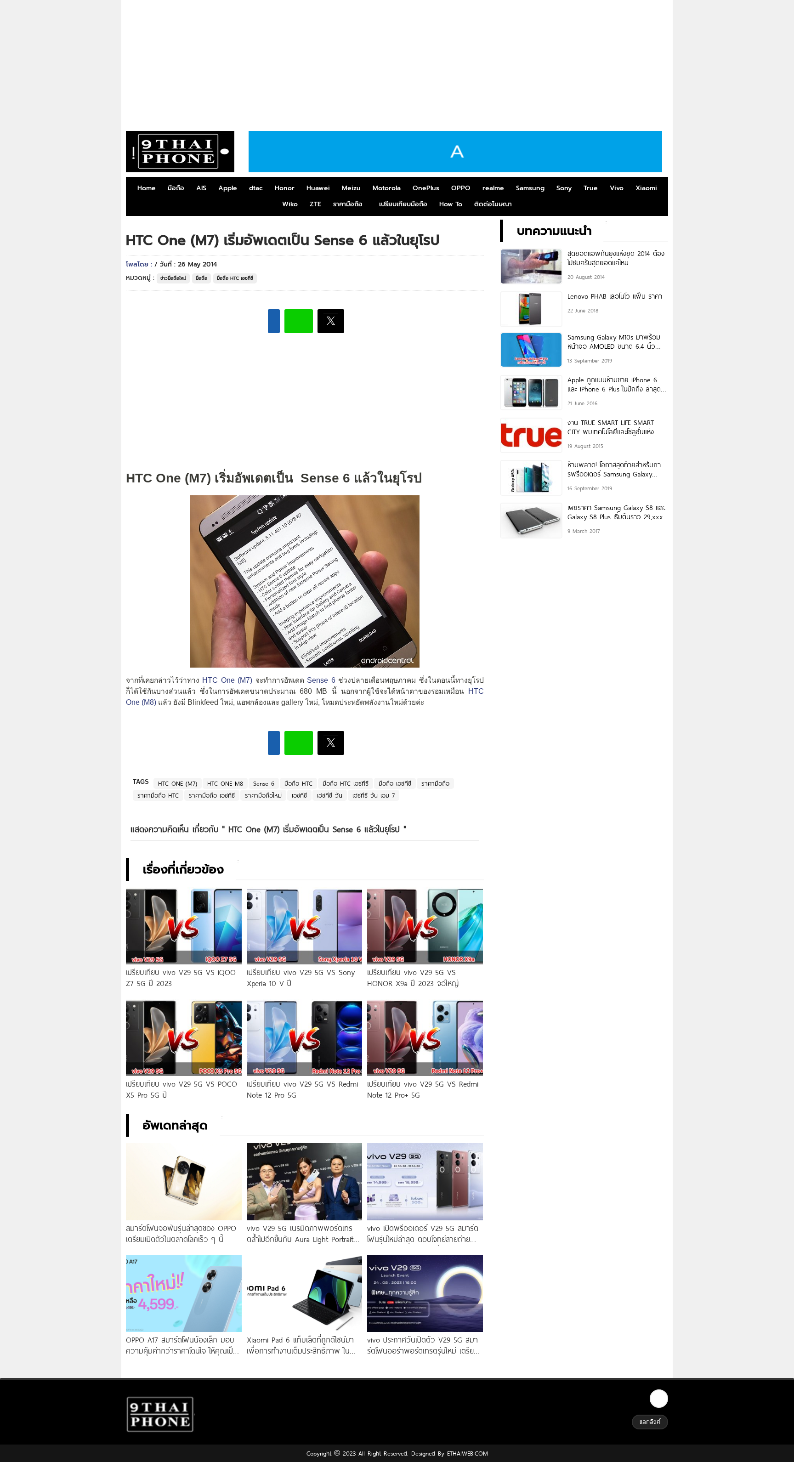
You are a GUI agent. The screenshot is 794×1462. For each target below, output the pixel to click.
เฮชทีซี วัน (329, 795)
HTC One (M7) (227, 680)
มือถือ (176, 188)
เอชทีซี (299, 795)
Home (146, 188)
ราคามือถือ (348, 204)
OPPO (461, 188)
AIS (201, 188)
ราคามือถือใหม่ (263, 795)
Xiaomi (646, 188)
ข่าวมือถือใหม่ (173, 278)
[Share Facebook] (274, 321)
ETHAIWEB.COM (466, 1453)
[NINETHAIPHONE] (180, 151)
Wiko (290, 204)
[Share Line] (298, 321)
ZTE (315, 204)
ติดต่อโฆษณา (493, 204)
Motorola (387, 188)
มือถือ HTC (298, 783)
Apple (227, 188)
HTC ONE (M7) (177, 783)
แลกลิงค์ (650, 1421)
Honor (285, 188)
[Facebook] (659, 1398)
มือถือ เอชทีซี (395, 783)
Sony (564, 188)
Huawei (318, 188)
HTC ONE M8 (225, 783)
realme (493, 188)
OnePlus (426, 188)
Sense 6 (319, 680)
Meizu (351, 188)
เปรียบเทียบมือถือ (403, 204)
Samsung (530, 188)
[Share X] (331, 321)
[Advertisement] (397, 62)
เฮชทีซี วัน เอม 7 (373, 795)
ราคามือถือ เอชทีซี (212, 795)
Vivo (617, 188)
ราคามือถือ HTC (158, 795)
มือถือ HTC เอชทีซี (235, 278)
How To (450, 204)
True (591, 188)
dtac (256, 188)
